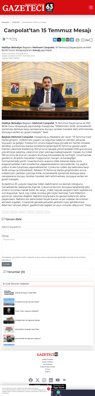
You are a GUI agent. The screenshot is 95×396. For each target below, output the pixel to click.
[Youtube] (57, 380)
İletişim (47, 372)
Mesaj (47, 212)
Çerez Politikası (47, 362)
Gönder (6, 264)
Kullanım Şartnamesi (47, 367)
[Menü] (91, 7)
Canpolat (48, 47)
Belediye (16, 47)
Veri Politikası (47, 364)
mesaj (36, 50)
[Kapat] (48, 389)
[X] (37, 380)
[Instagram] (44, 380)
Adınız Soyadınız (11, 227)
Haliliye (6, 47)
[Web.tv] (64, 380)
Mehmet (37, 47)
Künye (47, 369)
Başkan (6, 137)
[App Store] (57, 386)
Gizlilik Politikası (47, 359)
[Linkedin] (51, 380)
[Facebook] (31, 380)
